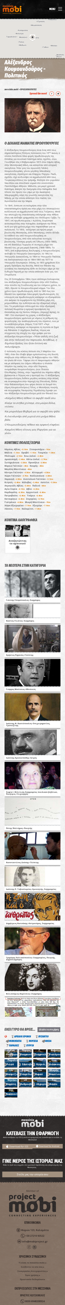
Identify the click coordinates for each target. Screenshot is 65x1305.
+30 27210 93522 (34, 1235)
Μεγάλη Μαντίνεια (18, 469)
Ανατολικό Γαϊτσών (38, 479)
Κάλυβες (30, 482)
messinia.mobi (11, 89)
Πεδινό (39, 485)
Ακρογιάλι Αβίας (18, 485)
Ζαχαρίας (35, 498)
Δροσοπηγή (15, 459)
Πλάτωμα (14, 455)
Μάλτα (12, 452)
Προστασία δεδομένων (32, 1279)
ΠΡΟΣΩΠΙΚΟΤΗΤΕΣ (28, 89)
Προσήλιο (37, 462)
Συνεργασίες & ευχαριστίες (31, 1271)
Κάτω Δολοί (36, 459)
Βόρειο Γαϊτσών (16, 465)
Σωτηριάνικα (16, 462)
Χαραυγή (13, 479)
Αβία (32, 488)
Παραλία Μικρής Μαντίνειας (56, 1070)
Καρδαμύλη (15, 492)
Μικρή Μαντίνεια (37, 502)
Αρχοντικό (36, 492)
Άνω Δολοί (33, 455)
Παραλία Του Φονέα (55, 1080)
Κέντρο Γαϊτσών (17, 472)
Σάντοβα (27, 1064)
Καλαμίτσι (31, 508)
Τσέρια (34, 495)
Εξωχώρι (41, 505)
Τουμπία (46, 452)
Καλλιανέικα (41, 475)
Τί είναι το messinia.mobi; (32, 1262)
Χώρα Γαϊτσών (16, 475)
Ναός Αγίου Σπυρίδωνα (27, 1070)
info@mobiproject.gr (35, 1241)
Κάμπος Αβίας (16, 449)
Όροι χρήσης (32, 1275)
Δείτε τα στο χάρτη (50, 1029)
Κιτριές (12, 482)
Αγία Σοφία (15, 488)
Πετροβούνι (15, 495)
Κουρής (37, 465)
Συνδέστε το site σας (32, 1267)
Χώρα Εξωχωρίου (18, 505)
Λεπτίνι (49, 482)
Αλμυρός (41, 1084)
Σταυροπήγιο (39, 449)
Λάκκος (12, 508)
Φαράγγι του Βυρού (41, 1070)
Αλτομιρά (41, 472)
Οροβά (28, 452)
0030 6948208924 (35, 1301)
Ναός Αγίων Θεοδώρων (13, 1050)
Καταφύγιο (14, 498)
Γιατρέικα (14, 502)
